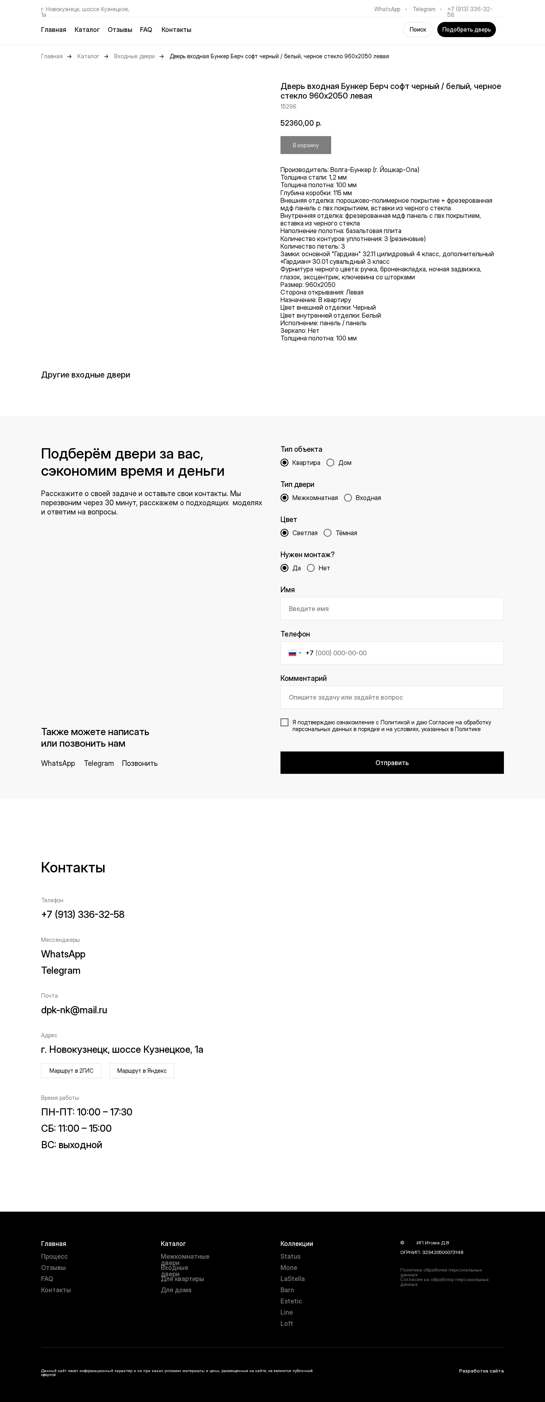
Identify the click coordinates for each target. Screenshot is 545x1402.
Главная (53, 30)
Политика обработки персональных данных (441, 1272)
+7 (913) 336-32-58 (469, 12)
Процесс (54, 1256)
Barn (287, 1290)
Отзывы (120, 30)
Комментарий (303, 678)
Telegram (424, 9)
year (410, 1243)
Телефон (295, 634)
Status (290, 1256)
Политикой (395, 722)
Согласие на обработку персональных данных (444, 1281)
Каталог (88, 56)
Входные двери (134, 56)
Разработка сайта (481, 1371)
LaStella (292, 1279)
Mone (288, 1267)
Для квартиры (182, 1279)
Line (286, 1312)
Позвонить (140, 763)
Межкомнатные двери (185, 1259)
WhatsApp (387, 9)
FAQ (146, 30)
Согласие (441, 722)
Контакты (177, 30)
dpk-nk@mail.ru (74, 1010)
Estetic (291, 1301)
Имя (287, 589)
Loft (286, 1323)
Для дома (176, 1290)
